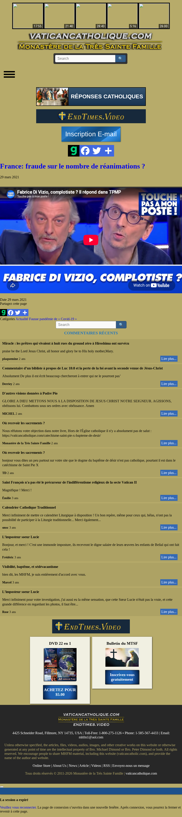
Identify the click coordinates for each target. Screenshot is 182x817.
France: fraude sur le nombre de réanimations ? (72, 166)
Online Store (41, 765)
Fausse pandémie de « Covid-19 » (53, 319)
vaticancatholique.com (141, 773)
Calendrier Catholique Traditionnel (29, 507)
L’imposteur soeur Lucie (20, 537)
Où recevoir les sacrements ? (23, 423)
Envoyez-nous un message (131, 765)
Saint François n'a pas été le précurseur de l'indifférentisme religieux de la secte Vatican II (69, 482)
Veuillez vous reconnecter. (18, 807)
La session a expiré (14, 800)
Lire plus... (168, 359)
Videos (96, 765)
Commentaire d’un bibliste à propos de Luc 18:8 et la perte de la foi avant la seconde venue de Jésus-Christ (82, 368)
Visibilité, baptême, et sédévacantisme (30, 567)
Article (84, 765)
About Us (59, 765)
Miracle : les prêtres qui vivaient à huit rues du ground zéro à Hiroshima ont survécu (65, 343)
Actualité (22, 319)
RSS (106, 765)
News (73, 765)
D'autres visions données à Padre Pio (29, 393)
